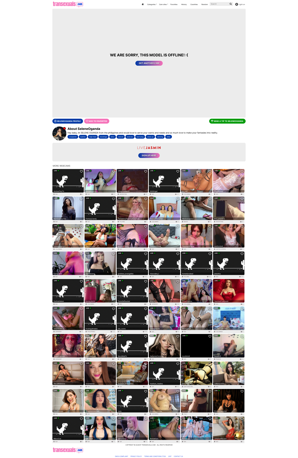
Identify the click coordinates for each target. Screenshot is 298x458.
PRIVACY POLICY (136, 456)
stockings (103, 137)
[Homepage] (67, 4)
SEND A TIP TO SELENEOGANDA (228, 121)
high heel (92, 137)
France (218, 359)
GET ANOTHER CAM (149, 63)
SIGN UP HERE (149, 155)
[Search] (231, 4)
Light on (242, 4)
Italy (185, 414)
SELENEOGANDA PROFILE (69, 121)
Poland (122, 221)
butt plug (140, 137)
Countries (194, 4)
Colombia (187, 194)
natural (120, 137)
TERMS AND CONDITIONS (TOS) (155, 456)
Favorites (174, 4)
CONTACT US (178, 456)
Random (204, 4)
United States (221, 249)
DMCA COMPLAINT (121, 456)
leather (83, 137)
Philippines (91, 331)
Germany (155, 304)
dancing (160, 137)
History (184, 4)
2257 (169, 456)
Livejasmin (73, 137)
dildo (168, 137)
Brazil (186, 221)
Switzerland (188, 386)
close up (150, 137)
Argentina (123, 194)
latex (112, 137)
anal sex (130, 137)
